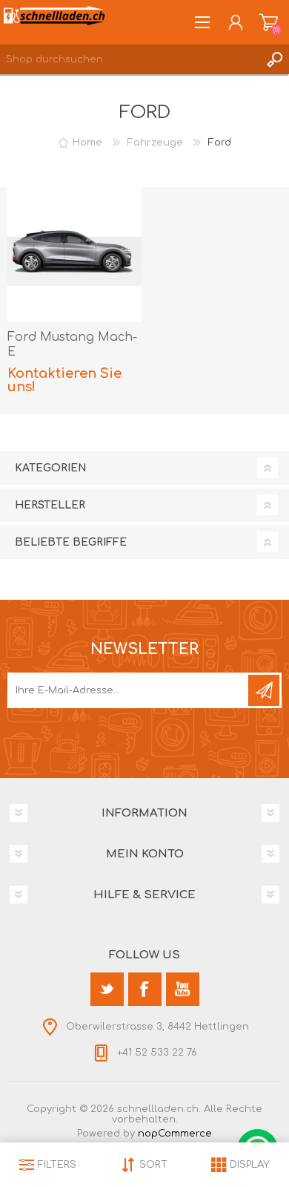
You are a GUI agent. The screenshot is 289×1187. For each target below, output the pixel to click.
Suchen (274, 59)
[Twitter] (107, 989)
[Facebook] (145, 989)
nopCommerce (175, 1133)
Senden (263, 690)
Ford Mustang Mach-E (72, 344)
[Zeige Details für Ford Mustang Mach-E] (74, 254)
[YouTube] (182, 989)
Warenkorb (268, 22)
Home (87, 142)
